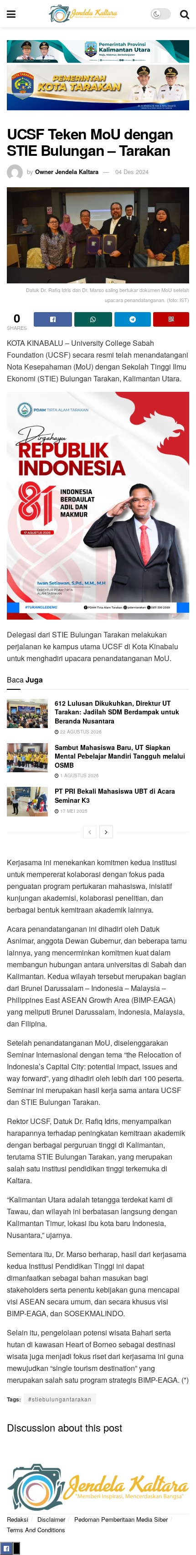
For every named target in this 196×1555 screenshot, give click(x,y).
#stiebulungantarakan (60, 1399)
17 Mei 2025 (73, 811)
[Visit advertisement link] (98, 80)
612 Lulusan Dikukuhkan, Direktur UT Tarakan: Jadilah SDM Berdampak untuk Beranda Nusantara (117, 711)
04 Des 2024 (132, 171)
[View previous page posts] (90, 832)
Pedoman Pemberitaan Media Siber (121, 1519)
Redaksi (17, 1519)
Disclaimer (51, 1519)
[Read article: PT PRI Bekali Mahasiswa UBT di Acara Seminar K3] (27, 801)
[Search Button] (184, 13)
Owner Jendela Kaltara (66, 171)
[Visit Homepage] (83, 14)
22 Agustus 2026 (80, 732)
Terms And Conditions (36, 1529)
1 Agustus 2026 (79, 775)
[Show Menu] (11, 13)
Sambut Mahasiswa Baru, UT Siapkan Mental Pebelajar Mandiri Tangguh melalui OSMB (120, 756)
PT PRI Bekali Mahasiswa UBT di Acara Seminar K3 (115, 795)
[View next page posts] (106, 832)
